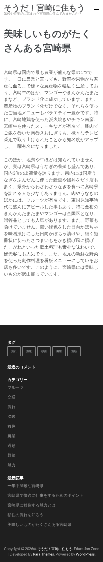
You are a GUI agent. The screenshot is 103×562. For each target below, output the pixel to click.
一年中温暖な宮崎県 (26, 485)
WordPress (85, 554)
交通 (12, 396)
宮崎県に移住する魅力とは (32, 505)
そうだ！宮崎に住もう (44, 7)
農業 (59, 351)
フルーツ (16, 387)
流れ (14, 351)
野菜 (12, 455)
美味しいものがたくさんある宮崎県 (40, 524)
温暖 (29, 351)
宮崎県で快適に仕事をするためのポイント (46, 495)
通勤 (74, 351)
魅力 (12, 464)
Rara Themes (43, 554)
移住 (44, 351)
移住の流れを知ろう (26, 514)
